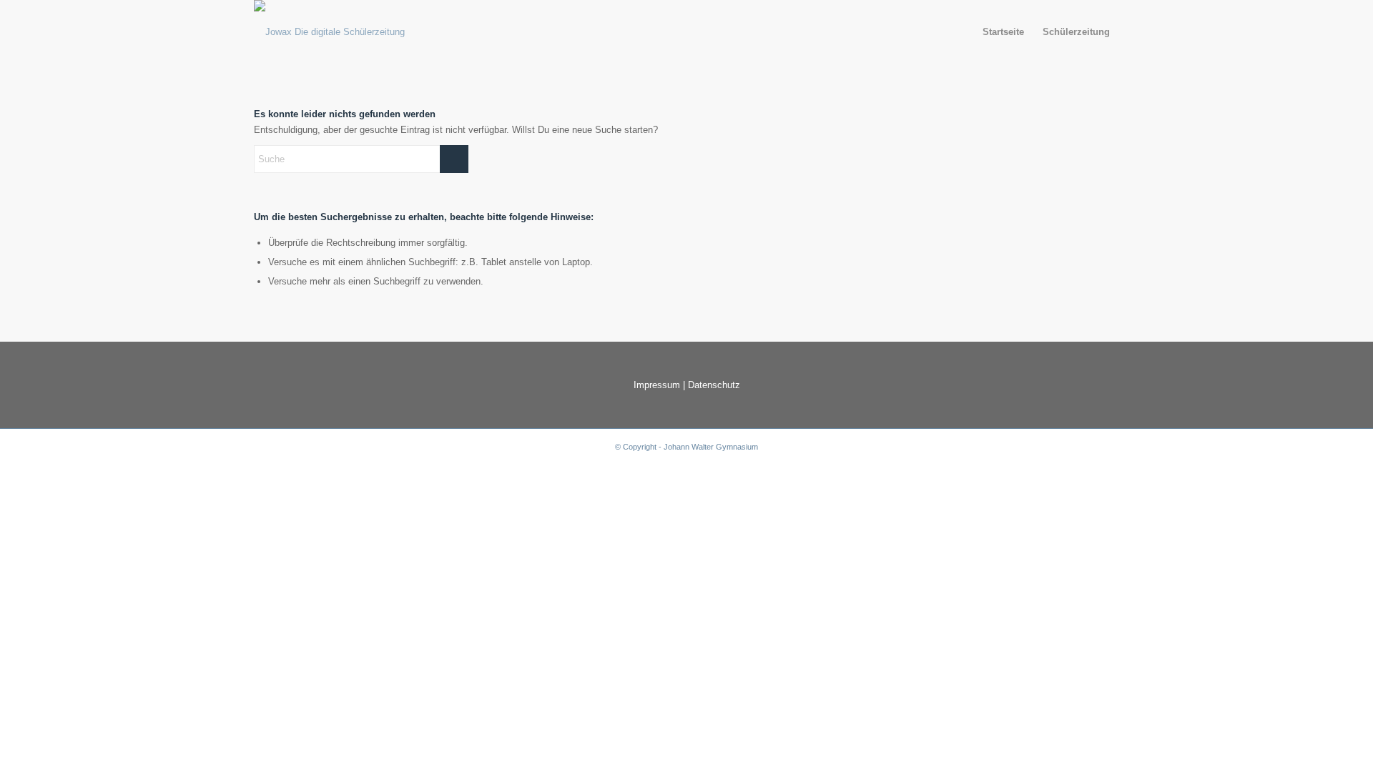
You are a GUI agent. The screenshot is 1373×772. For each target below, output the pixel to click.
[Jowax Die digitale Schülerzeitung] (329, 32)
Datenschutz (714, 385)
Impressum (657, 385)
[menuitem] (1003, 32)
